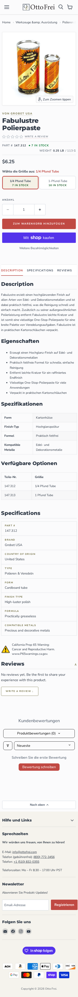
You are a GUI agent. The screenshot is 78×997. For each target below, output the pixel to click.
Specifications (40, 270)
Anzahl (8, 199)
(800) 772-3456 (44, 857)
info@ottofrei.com (24, 852)
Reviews (64, 270)
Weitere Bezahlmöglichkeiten (39, 248)
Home (6, 22)
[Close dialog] (10, 946)
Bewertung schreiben (39, 767)
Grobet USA (21, 113)
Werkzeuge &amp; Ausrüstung (36, 22)
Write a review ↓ (20, 691)
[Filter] (7, 745)
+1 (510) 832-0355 (26, 862)
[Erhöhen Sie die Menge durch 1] (40, 209)
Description (12, 270)
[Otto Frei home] (39, 7)
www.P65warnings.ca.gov (29, 654)
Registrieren (64, 904)
